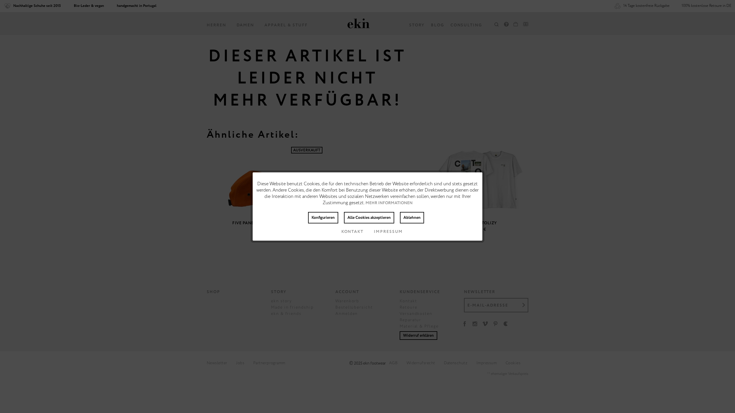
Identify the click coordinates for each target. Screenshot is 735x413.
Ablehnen (412, 218)
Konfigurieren (323, 218)
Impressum (388, 232)
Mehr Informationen (389, 203)
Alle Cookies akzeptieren (369, 218)
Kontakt (352, 232)
